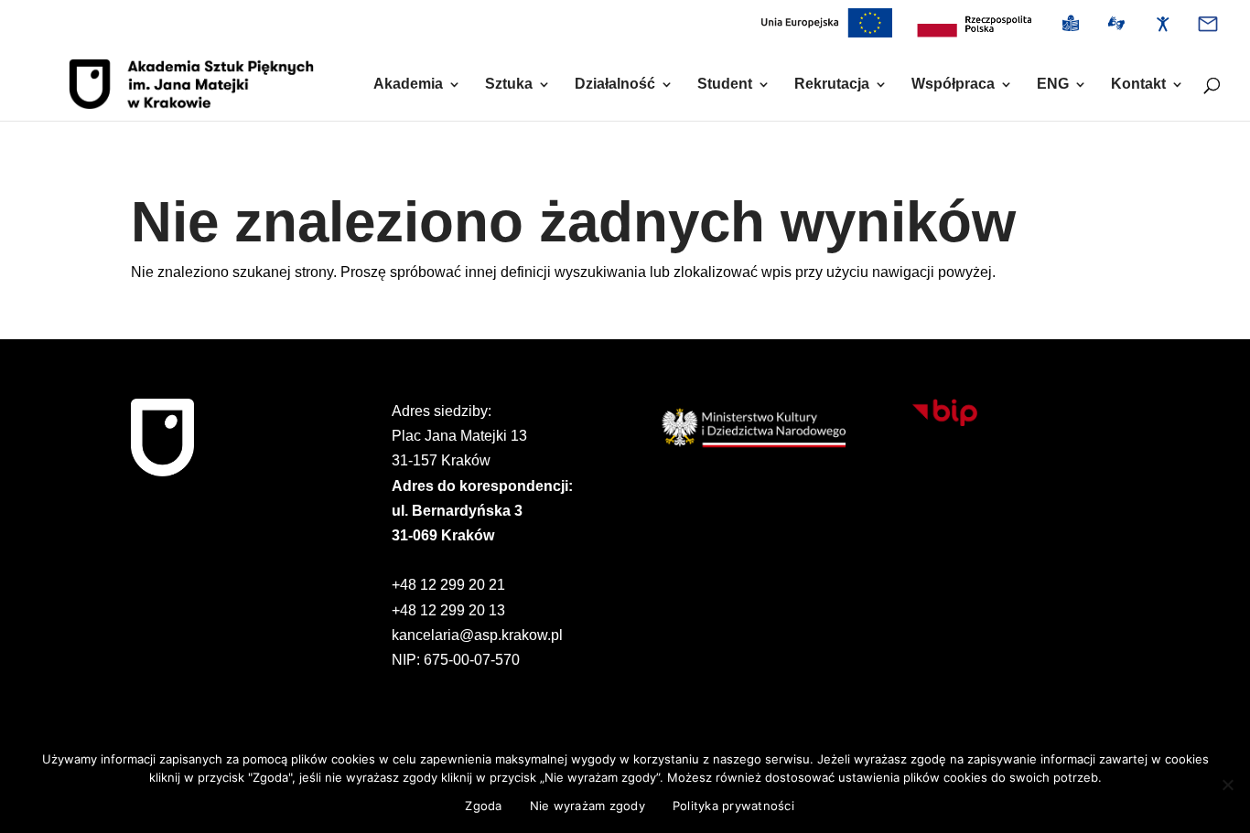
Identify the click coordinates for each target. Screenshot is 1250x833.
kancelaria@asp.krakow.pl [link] (477, 635)
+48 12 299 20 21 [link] (448, 585)
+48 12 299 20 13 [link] (448, 610)
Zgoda (483, 805)
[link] (974, 29)
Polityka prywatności (733, 805)
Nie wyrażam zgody (587, 805)
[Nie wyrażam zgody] (1227, 784)
